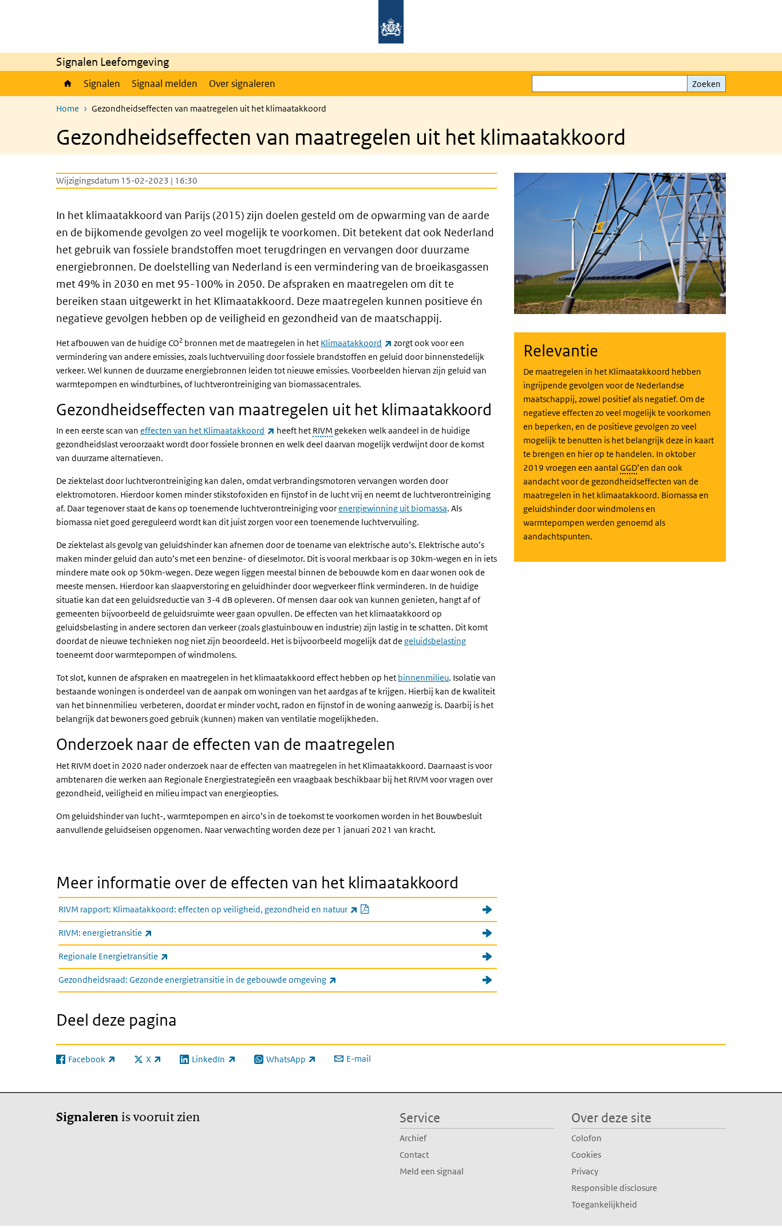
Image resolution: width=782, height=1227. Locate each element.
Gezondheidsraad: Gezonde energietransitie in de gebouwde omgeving (222, 979)
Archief (413, 1138)
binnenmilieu (423, 677)
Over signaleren (242, 83)
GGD (628, 467)
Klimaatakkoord (356, 342)
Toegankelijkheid (604, 1204)
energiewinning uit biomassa (392, 508)
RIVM (323, 430)
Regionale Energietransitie (138, 956)
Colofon (586, 1138)
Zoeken (706, 83)
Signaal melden (165, 83)
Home (67, 83)
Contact (414, 1154)
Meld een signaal (432, 1171)
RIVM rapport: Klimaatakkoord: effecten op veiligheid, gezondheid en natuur (241, 909)
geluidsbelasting (435, 641)
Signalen (102, 83)
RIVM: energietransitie (130, 932)
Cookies (586, 1154)
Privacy (584, 1171)
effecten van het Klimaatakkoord (207, 430)
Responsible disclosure (614, 1187)
